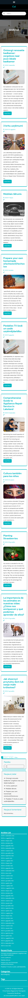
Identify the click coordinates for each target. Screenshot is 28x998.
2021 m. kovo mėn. (6, 946)
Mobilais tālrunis (12, 193)
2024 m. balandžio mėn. (7, 871)
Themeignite (21, 991)
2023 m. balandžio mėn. (7, 898)
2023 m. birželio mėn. (7, 893)
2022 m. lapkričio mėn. (7, 908)
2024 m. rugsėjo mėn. (7, 861)
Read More (7, 113)
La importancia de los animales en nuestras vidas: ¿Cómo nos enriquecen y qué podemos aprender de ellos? (13, 606)
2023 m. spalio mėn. (6, 883)
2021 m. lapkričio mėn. (7, 933)
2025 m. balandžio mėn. (7, 848)
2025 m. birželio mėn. (7, 843)
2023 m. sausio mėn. (7, 903)
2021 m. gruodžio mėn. (7, 931)
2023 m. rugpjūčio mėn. (7, 888)
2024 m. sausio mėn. (7, 878)
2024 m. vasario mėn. (7, 876)
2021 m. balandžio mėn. (7, 943)
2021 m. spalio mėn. (6, 936)
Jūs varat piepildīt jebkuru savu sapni (14, 995)
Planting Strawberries (10, 537)
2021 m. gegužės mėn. (7, 941)
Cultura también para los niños (12, 475)
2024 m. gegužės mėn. (7, 868)
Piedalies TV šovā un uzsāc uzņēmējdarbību (12, 328)
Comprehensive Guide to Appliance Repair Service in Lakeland (12, 403)
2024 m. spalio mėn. (6, 858)
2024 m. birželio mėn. (7, 866)
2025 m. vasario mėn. (7, 851)
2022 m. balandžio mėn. (7, 923)
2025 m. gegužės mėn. (7, 846)
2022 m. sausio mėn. (7, 928)
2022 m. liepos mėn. (6, 916)
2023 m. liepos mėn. (6, 891)
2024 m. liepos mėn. (6, 863)
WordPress (17, 993)
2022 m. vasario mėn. (7, 926)
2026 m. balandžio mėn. (7, 836)
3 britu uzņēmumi (13, 125)
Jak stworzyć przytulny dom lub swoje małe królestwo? (13, 683)
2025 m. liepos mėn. (6, 841)
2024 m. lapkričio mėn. (7, 856)
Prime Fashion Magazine (9, 991)
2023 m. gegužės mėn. (7, 896)
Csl (14, 6)
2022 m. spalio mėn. (6, 911)
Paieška (7, 762)
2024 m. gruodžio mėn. (7, 853)
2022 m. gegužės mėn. (7, 921)
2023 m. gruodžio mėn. (7, 881)
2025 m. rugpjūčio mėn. (7, 838)
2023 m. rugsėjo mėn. (7, 886)
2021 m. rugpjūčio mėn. (7, 938)
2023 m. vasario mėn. (7, 901)
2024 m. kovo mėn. (6, 873)
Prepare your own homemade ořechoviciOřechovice (14, 262)
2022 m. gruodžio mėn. (7, 906)
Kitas (16, 757)
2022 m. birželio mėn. (7, 918)
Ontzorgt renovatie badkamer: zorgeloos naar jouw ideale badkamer (13, 56)
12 (11, 757)
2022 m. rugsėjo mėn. (7, 913)
